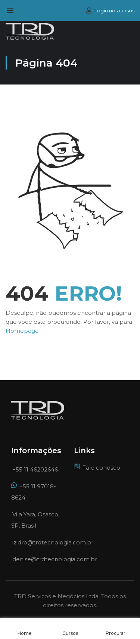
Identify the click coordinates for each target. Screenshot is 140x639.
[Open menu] (11, 10)
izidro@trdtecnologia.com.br (52, 542)
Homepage (22, 330)
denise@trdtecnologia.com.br (54, 559)
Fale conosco (101, 467)
